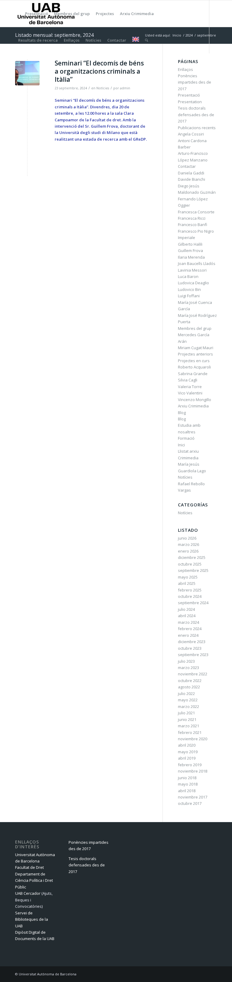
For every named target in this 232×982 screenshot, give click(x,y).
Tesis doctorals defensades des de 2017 (196, 114)
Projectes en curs (194, 360)
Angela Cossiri (191, 134)
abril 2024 (186, 615)
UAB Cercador (27, 893)
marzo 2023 (188, 667)
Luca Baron (188, 276)
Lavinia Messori (192, 270)
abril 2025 (186, 583)
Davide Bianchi (191, 179)
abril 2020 (186, 745)
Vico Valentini (190, 393)
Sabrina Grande (193, 373)
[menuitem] (18, 13)
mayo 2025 (188, 577)
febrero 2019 (189, 764)
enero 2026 (188, 551)
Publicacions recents (197, 127)
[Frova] (27, 73)
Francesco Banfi (192, 224)
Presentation (190, 101)
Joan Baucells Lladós (196, 263)
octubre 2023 (189, 648)
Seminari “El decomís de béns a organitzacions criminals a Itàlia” (99, 71)
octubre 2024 (189, 596)
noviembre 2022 (192, 674)
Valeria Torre (190, 386)
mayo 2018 (188, 784)
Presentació (189, 95)
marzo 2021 (188, 726)
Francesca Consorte (196, 212)
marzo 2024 (188, 622)
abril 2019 (186, 758)
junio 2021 (187, 719)
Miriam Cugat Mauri (195, 347)
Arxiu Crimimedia (193, 406)
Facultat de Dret (29, 867)
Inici (181, 445)
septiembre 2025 (193, 570)
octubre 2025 (189, 564)
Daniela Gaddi (191, 173)
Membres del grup (194, 328)
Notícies (102, 88)
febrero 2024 (189, 628)
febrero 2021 (189, 732)
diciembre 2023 (191, 641)
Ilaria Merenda (191, 257)
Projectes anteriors (195, 354)
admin (125, 88)
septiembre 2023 (193, 654)
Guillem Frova (190, 250)
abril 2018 (186, 790)
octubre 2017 (189, 803)
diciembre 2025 (191, 557)
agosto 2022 (189, 687)
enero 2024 (188, 635)
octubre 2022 (189, 680)
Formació (186, 438)
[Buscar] (146, 40)
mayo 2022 (188, 700)
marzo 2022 (188, 706)
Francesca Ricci (191, 218)
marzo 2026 (188, 544)
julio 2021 (186, 713)
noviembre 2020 (192, 738)
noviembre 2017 (192, 797)
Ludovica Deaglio (193, 282)
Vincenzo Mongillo (194, 399)
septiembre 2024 (193, 602)
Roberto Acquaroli (194, 367)
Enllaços (185, 69)
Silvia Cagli (187, 380)
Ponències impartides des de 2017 (194, 82)
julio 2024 (186, 609)
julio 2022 (186, 693)
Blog (182, 412)
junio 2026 (187, 538)
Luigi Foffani (189, 295)
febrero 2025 (189, 590)
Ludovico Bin (189, 289)
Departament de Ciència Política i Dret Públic (34, 880)
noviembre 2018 (192, 771)
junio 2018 (187, 777)
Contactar (187, 166)
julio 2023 (186, 661)
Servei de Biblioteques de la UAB (31, 919)
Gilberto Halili (190, 244)
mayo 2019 (188, 751)
